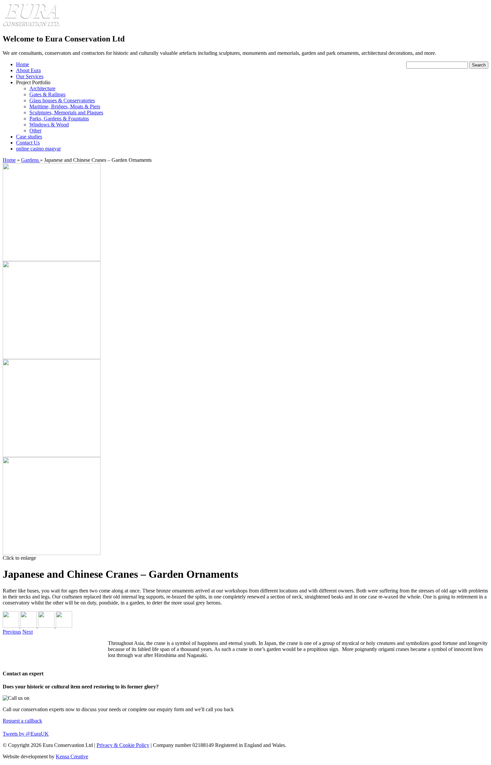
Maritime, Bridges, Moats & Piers (64, 106)
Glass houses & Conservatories (62, 100)
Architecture (42, 88)
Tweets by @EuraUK (26, 734)
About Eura (28, 70)
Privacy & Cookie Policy (123, 745)
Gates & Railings (47, 94)
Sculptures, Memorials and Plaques (66, 112)
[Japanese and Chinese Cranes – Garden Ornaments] (52, 259)
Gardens (30, 160)
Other (35, 130)
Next (27, 632)
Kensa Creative (72, 756)
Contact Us (28, 142)
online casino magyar (38, 148)
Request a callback (22, 721)
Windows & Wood (49, 124)
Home (22, 64)
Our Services (29, 76)
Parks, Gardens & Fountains (59, 118)
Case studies (29, 136)
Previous (12, 632)
